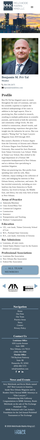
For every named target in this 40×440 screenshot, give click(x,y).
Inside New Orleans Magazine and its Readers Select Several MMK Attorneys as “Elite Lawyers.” (20, 392)
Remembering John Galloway (20, 398)
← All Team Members (13, 270)
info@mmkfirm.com (20, 369)
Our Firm (20, 314)
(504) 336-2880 (20, 352)
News (20, 322)
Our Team (20, 317)
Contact (20, 325)
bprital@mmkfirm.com (13, 88)
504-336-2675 (9, 85)
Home (20, 311)
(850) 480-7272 (20, 366)
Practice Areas (20, 320)
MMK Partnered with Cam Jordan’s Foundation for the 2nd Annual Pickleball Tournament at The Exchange (20, 412)
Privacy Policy (20, 328)
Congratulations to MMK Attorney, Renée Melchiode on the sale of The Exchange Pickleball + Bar (20, 404)
